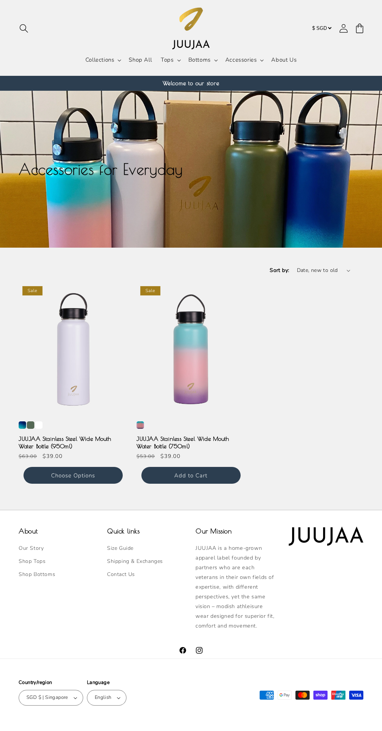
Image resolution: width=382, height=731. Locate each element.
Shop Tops (32, 561)
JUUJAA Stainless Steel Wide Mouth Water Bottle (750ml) (183, 442)
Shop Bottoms (37, 574)
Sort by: (279, 270)
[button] (24, 28)
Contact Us (121, 574)
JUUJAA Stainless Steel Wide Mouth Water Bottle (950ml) (65, 442)
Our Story (31, 548)
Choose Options (73, 475)
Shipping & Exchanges (135, 561)
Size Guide (120, 548)
